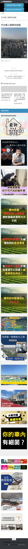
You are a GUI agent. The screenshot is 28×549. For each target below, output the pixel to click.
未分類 (2, 13)
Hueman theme (21, 544)
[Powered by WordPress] (9, 544)
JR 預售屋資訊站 (6, 2)
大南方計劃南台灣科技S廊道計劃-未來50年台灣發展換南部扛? (7, 95)
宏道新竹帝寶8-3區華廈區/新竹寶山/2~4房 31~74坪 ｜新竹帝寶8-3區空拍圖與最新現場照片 (19, 97)
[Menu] (26, 1)
